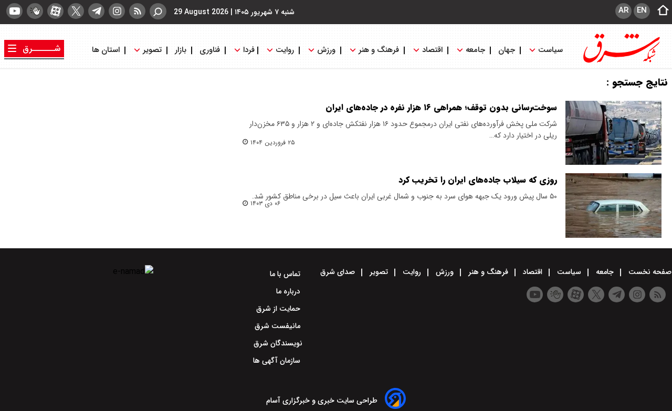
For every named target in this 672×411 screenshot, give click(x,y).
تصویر (152, 50)
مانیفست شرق (278, 326)
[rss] (137, 11)
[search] (158, 11)
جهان (506, 50)
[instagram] (117, 11)
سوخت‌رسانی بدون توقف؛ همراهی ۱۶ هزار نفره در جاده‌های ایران (441, 107)
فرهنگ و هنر (378, 50)
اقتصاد (432, 50)
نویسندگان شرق (278, 343)
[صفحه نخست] (660, 11)
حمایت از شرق (279, 308)
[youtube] (14, 11)
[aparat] (55, 11)
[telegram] (96, 11)
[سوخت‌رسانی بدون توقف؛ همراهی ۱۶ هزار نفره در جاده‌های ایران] (613, 133)
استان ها (107, 50)
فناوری (209, 50)
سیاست (550, 50)
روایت (285, 50)
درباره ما (289, 291)
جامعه (475, 50)
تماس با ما (286, 274)
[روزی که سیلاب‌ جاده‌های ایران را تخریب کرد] (613, 205)
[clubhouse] (35, 11)
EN (642, 10)
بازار (180, 50)
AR (623, 10)
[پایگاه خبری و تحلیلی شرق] (620, 61)
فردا (248, 50)
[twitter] (76, 11)
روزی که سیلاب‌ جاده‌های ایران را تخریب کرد (477, 179)
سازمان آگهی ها (277, 360)
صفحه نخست (648, 272)
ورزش (326, 50)
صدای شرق (338, 272)
